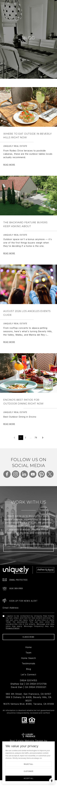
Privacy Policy (12, 628)
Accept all (28, 778)
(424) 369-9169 (16, 588)
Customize (28, 771)
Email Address (11, 607)
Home (28, 647)
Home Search (28, 658)
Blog (28, 669)
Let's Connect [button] (28, 548)
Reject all (28, 764)
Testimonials (28, 663)
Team (28, 653)
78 (36, 437)
